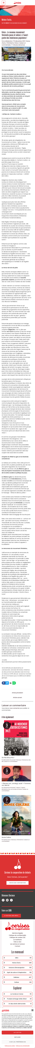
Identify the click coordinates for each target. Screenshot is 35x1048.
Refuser (17, 1037)
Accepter (17, 1032)
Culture (18, 787)
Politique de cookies (10, 1045)
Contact (17, 946)
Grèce (16, 43)
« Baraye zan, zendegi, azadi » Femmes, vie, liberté (16, 784)
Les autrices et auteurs (17, 944)
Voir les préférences (17, 1042)
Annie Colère (6, 837)
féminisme (10, 43)
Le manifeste (17, 940)
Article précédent (17, 693)
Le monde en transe (16, 789)
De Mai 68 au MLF (8, 758)
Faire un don (17, 942)
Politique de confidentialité (22, 1045)
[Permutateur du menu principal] (4, 3)
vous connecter (15, 708)
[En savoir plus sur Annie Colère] (16, 815)
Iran (9, 789)
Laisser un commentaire (10, 761)
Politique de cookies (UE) (17, 937)
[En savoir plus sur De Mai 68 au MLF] (16, 738)
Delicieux (18, 760)
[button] (32, 1010)
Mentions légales (17, 933)
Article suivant (17, 697)
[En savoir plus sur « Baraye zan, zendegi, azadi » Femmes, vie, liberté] (16, 773)
